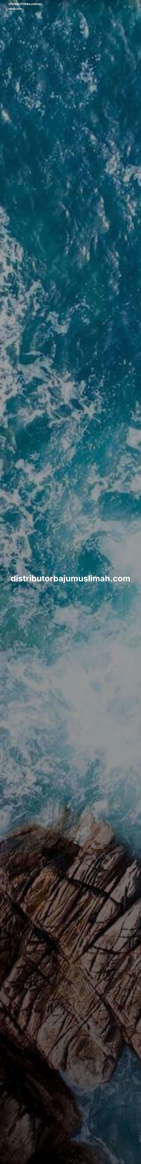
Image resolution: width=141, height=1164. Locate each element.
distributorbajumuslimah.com (25, 6)
